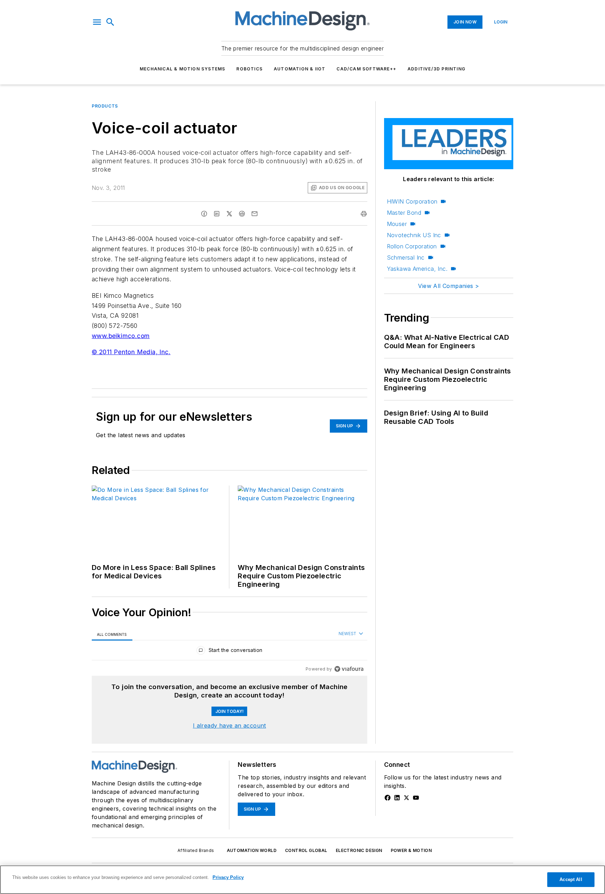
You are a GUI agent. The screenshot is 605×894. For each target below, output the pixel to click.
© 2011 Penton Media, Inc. (131, 352)
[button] (97, 22)
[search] (110, 22)
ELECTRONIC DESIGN (359, 850)
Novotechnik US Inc (414, 235)
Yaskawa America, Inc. (417, 268)
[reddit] (241, 213)
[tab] (112, 634)
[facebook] (204, 213)
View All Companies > (448, 285)
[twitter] (229, 213)
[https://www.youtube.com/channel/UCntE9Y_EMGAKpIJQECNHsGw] (415, 797)
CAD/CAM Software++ (366, 68)
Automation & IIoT (299, 68)
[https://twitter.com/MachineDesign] (406, 797)
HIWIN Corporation (412, 201)
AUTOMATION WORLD (252, 850)
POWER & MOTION (411, 850)
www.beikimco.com (120, 335)
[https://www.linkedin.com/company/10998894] (397, 797)
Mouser (397, 223)
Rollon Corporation (412, 246)
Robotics (249, 68)
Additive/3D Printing (436, 68)
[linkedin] (216, 213)
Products (105, 106)
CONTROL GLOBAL (306, 850)
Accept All (570, 879)
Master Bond (404, 212)
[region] (229, 652)
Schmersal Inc (406, 257)
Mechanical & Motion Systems (182, 68)
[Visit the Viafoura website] (349, 669)
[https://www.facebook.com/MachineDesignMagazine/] (387, 797)
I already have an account (229, 725)
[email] (254, 213)
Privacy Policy (228, 877)
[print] (363, 213)
